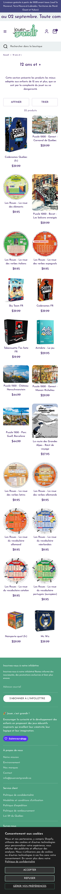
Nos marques (10, 767)
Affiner (16, 102)
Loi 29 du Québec (13, 816)
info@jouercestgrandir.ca (17, 778)
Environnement (11, 762)
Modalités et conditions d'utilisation (23, 800)
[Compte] (46, 30)
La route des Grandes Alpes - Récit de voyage (45, 445)
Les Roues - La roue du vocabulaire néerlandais (45, 541)
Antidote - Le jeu (45, 348)
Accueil (6, 55)
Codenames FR (45, 306)
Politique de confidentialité (20, 862)
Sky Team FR (16, 306)
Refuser (29, 878)
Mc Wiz (45, 636)
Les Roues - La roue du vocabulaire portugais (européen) (45, 590)
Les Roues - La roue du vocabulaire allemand (16, 541)
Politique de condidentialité (18, 795)
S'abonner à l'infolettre (27, 698)
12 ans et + (17, 55)
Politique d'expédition (15, 805)
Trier (44, 102)
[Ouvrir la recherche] (5, 46)
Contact (7, 773)
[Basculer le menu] (4, 31)
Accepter (29, 870)
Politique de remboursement (19, 811)
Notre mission (11, 757)
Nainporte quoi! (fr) (16, 636)
